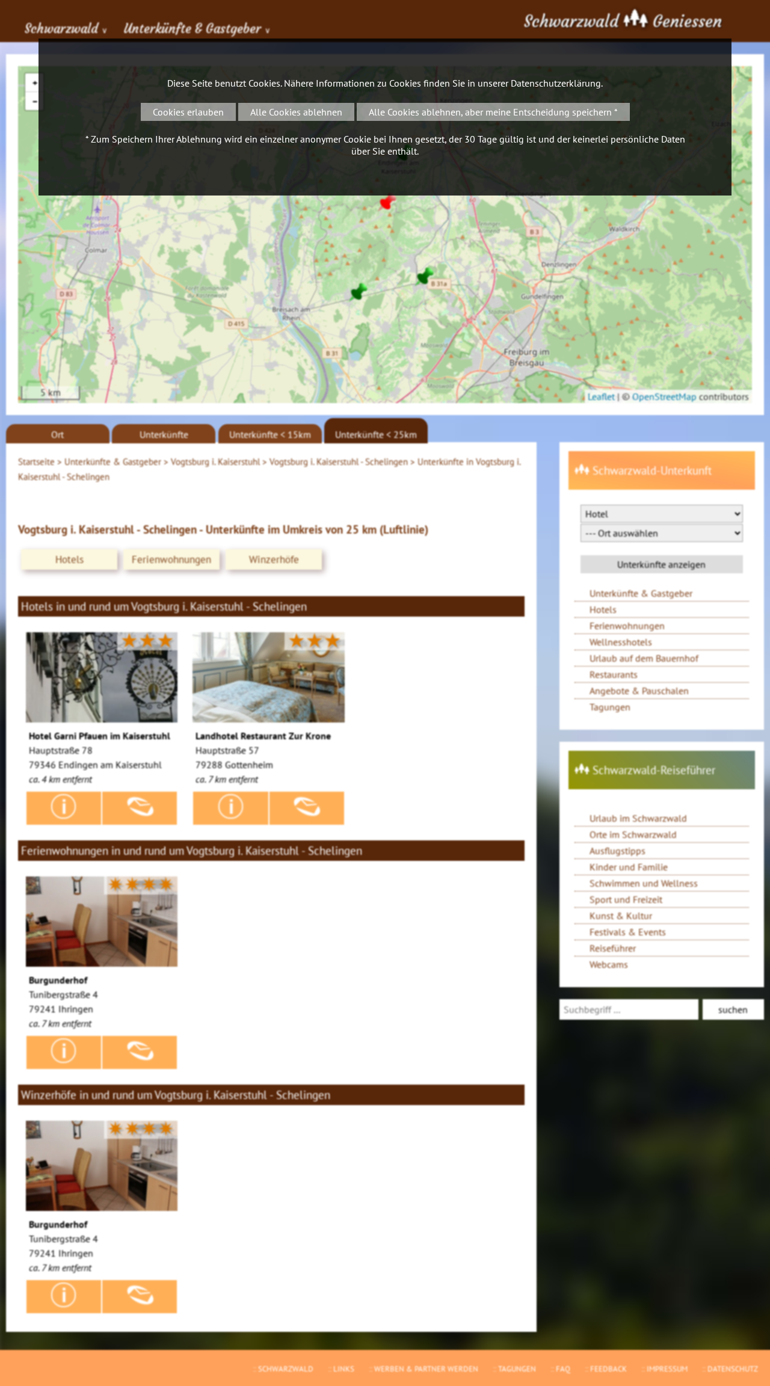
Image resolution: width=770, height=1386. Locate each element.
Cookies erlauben (188, 112)
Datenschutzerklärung (556, 83)
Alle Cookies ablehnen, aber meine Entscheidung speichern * (493, 112)
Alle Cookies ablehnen (296, 112)
